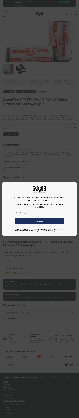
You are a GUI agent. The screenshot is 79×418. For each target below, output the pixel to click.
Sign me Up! (40, 221)
